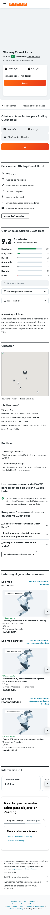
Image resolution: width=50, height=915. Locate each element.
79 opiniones (33, 56)
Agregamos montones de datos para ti (22, 881)
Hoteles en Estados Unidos (13, 906)
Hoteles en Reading (16, 840)
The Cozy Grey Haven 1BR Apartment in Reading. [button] (24, 620)
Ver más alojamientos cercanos (39, 582)
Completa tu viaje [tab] (14, 820)
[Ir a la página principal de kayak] (18, 4)
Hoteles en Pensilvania (35, 906)
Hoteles (32, 901)
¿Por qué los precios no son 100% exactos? (20, 887)
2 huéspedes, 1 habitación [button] (18, 75)
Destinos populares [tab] (36, 820)
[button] (5, 4)
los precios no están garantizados (24, 869)
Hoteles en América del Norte (23, 904)
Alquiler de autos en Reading (20, 836)
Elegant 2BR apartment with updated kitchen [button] (22, 739)
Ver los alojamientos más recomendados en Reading (38, 701)
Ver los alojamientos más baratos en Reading (38, 641)
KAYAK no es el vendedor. (16, 876)
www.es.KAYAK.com (18, 901)
